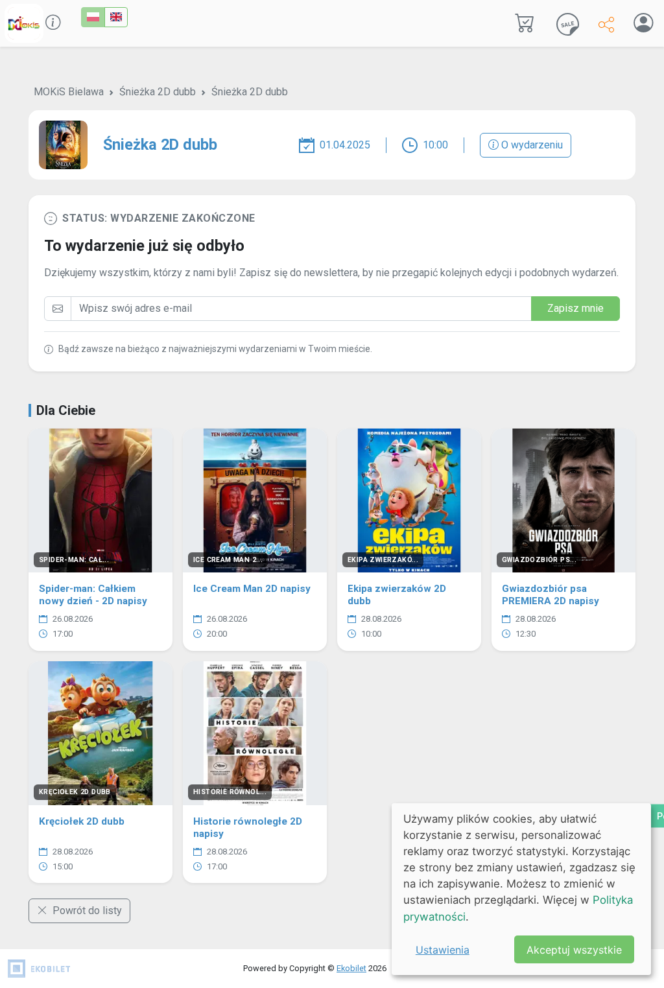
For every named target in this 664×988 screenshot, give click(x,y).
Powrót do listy (86, 910)
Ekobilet (351, 968)
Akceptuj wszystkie (574, 949)
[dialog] (521, 889)
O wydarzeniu (531, 145)
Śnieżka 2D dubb (157, 92)
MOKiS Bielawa (69, 92)
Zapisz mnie (575, 308)
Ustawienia (442, 949)
